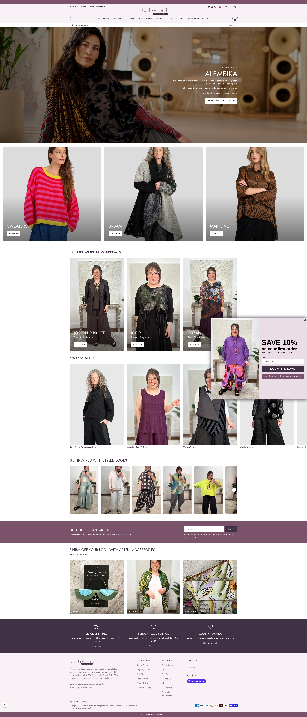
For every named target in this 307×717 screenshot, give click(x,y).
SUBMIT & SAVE (282, 368)
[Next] (186, 2)
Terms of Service (144, 687)
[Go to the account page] (231, 18)
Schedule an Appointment (167, 694)
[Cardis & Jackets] (267, 404)
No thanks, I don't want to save (282, 376)
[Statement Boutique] (153, 11)
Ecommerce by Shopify (83, 708)
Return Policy (142, 665)
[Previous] (121, 2)
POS (71, 708)
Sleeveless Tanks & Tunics (137, 447)
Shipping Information (146, 669)
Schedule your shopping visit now (84, 687)
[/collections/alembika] (153, 85)
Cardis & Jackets (247, 447)
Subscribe (233, 667)
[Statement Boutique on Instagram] (212, 7)
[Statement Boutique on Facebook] (209, 7)
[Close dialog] (305, 320)
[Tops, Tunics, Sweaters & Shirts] (97, 404)
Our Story (166, 674)
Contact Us (166, 678)
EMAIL (264, 357)
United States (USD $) (228, 7)
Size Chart (141, 674)
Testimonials (167, 687)
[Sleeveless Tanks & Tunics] (154, 404)
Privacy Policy (142, 683)
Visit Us (165, 683)
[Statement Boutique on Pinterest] (215, 7)
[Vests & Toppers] (210, 404)
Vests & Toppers (190, 447)
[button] (153, 714)
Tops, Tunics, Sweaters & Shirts (83, 447)
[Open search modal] (70, 18)
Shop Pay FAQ (143, 678)
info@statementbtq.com (148, 637)
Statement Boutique (89, 706)
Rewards (165, 669)
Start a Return (167, 665)
